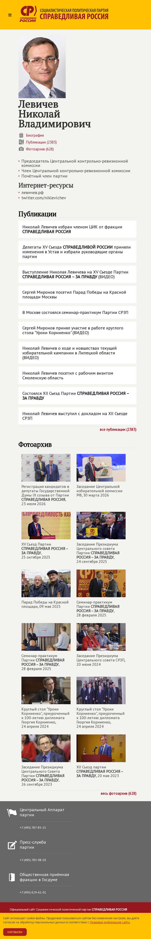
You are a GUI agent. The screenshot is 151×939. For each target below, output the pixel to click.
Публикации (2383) (41, 142)
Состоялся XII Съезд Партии (75, 395)
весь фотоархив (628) (118, 793)
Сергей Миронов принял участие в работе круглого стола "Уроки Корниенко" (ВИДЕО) (72, 330)
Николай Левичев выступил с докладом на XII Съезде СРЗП (74, 416)
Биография (35, 135)
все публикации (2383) (118, 429)
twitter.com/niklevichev (43, 197)
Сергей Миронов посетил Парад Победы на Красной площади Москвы (74, 294)
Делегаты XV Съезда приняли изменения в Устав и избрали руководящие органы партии (76, 251)
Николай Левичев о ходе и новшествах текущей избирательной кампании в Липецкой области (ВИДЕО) (69, 352)
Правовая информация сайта (110, 922)
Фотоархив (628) (40, 149)
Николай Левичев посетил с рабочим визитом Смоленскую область (67, 375)
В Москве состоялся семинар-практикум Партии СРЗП (75, 312)
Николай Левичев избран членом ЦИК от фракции (72, 229)
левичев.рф (32, 192)
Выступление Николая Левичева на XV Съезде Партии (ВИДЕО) (75, 274)
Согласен (14, 932)
